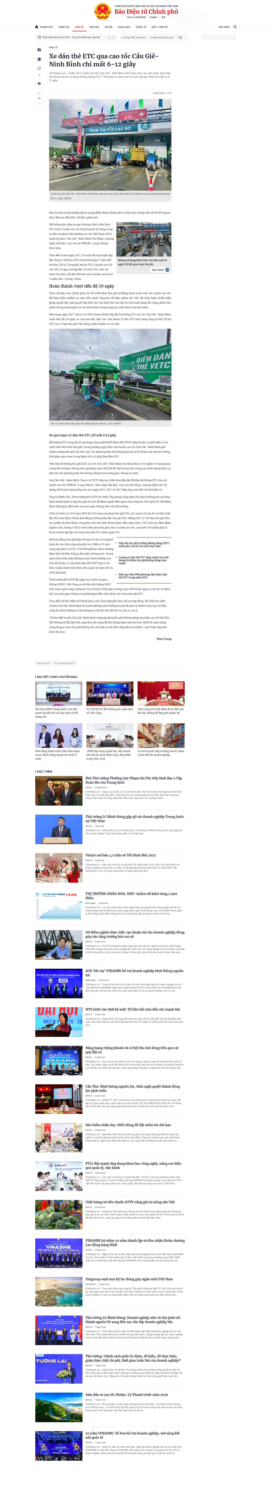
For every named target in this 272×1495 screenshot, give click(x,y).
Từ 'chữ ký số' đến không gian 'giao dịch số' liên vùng (109, 711)
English (153, 17)
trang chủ (46, 27)
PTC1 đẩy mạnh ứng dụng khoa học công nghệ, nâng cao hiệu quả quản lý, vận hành (133, 1166)
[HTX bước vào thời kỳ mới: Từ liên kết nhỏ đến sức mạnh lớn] (58, 1022)
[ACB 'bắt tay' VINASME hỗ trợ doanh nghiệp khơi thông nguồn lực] (58, 983)
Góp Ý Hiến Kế (159, 27)
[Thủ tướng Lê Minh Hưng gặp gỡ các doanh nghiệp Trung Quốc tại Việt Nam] (58, 829)
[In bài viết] (39, 83)
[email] (180, 37)
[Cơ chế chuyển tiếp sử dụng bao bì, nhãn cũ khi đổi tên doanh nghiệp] (161, 735)
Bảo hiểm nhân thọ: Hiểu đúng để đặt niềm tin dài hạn (128, 1125)
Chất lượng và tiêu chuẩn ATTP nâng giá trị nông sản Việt (130, 1202)
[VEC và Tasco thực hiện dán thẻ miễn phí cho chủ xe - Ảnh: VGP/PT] (110, 374)
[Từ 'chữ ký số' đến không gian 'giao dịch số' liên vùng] (109, 693)
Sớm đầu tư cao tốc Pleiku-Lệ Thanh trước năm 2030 (126, 1395)
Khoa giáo (124, 27)
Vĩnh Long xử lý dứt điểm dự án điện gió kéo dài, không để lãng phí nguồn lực (161, 711)
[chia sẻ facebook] (39, 50)
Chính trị (63, 27)
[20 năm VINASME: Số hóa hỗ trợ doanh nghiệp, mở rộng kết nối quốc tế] (58, 1446)
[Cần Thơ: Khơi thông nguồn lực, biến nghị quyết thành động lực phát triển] (58, 1099)
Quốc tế (141, 27)
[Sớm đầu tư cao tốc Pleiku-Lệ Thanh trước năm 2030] (58, 1407)
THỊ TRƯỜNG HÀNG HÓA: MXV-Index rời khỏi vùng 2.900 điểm (131, 896)
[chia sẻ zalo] (39, 59)
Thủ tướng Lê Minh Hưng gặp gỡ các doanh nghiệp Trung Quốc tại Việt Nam (134, 819)
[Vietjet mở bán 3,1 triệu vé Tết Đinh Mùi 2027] (58, 868)
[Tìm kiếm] (235, 27)
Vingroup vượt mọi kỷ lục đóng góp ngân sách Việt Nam (129, 1279)
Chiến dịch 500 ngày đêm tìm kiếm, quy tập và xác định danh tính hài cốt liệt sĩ (73, 37)
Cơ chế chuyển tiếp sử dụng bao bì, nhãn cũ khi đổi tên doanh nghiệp (161, 753)
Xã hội (108, 27)
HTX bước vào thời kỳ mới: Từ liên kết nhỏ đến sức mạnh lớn (132, 1009)
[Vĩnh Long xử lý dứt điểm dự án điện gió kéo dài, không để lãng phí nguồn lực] (161, 693)
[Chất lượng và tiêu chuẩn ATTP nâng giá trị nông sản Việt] (58, 1215)
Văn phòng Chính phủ (163, 37)
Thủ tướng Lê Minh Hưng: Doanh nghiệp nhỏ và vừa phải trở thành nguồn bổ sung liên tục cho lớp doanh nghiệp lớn (132, 1320)
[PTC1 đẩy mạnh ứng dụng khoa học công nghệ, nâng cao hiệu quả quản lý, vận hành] (58, 1176)
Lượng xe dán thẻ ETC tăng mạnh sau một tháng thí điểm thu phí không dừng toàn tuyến (144, 560)
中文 (163, 17)
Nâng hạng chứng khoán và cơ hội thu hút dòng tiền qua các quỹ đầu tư (132, 1050)
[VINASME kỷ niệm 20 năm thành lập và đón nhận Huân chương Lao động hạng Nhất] (58, 1253)
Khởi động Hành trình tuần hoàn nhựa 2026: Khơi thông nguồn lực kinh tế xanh (57, 755)
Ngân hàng (90, 980)
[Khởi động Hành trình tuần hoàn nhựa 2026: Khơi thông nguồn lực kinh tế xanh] (58, 735)
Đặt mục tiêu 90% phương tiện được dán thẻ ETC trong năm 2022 (143, 576)
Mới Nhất (224, 27)
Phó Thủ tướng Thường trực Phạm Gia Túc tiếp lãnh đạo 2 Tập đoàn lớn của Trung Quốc (133, 780)
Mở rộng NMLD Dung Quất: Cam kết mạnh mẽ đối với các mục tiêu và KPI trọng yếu (56, 713)
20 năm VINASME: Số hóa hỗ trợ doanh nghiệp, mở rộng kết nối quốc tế (132, 1435)
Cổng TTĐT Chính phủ (135, 37)
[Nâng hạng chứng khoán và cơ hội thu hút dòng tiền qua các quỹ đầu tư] (58, 1060)
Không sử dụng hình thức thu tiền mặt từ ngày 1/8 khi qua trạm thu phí (142, 262)
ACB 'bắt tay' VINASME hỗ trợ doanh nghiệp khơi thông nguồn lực (134, 973)
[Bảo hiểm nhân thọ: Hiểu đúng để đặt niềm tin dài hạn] (58, 1137)
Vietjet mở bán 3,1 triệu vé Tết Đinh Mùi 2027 (120, 855)
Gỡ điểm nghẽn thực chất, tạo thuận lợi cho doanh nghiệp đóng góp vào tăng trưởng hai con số (134, 934)
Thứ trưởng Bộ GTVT (64, 663)
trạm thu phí (43, 663)
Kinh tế (79, 27)
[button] (109, 37)
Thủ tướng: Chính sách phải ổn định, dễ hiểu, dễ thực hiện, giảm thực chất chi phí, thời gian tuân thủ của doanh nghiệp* (133, 1358)
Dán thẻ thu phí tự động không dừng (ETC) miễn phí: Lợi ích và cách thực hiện (144, 545)
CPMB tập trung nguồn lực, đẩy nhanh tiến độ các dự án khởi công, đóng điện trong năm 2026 (108, 755)
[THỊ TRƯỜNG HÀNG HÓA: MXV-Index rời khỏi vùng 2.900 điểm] (58, 906)
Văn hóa (94, 27)
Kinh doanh (90, 903)
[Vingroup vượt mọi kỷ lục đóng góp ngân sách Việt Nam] (58, 1292)
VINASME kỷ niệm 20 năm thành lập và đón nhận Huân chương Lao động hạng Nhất (135, 1243)
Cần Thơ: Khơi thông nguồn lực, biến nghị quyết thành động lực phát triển (132, 1088)
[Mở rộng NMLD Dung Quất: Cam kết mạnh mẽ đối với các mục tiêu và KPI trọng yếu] (58, 693)
